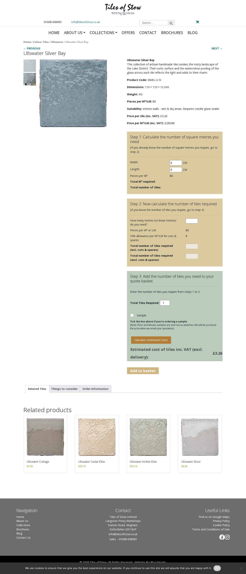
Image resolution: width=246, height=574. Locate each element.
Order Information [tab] (95, 389)
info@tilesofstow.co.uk (85, 22)
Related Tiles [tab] (37, 389)
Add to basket (143, 370)
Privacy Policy (221, 521)
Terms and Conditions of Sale (211, 529)
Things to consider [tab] (64, 389)
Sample (141, 315)
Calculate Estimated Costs (151, 340)
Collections (23, 525)
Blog (19, 533)
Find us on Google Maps (214, 517)
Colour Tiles (41, 42)
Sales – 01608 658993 (123, 539)
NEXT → (217, 48)
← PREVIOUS (31, 48)
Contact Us (23, 537)
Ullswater (57, 42)
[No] (241, 568)
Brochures (22, 529)
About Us (22, 521)
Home (27, 42)
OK (217, 568)
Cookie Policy (221, 525)
